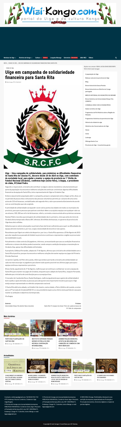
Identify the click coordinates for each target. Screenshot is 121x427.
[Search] (116, 57)
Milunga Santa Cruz (91, 141)
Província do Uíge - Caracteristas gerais (97, 145)
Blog (86, 82)
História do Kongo (25, 58)
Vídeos (91, 58)
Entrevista (70, 58)
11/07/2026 (40, 382)
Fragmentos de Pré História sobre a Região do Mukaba (100, 114)
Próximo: (62, 306)
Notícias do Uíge (9, 58)
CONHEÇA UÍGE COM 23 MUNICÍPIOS (98, 105)
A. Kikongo (8, 370)
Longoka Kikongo (55, 58)
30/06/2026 (17, 343)
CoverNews (64, 424)
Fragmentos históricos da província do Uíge (99, 118)
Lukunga (88, 137)
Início (87, 134)
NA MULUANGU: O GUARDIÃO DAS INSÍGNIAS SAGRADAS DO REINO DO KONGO (37, 377)
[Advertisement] (60, 41)
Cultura (41, 58)
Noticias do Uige (62, 370)
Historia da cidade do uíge (93, 122)
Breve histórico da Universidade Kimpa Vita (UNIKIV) (99, 100)
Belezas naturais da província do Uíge (97, 78)
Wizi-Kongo (10, 82)
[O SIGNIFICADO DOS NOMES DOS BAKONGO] (106, 366)
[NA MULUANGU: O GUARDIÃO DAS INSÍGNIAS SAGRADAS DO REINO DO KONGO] (37, 366)
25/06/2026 (109, 380)
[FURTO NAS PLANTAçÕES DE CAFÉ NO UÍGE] (16, 328)
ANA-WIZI (83, 58)
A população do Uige (92, 74)
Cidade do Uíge (10, 68)
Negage (54, 370)
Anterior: (19, 305)
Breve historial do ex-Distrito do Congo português (98, 90)
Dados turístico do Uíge (92, 109)
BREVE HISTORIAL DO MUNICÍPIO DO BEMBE (100, 95)
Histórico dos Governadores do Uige (97, 126)
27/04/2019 (18, 82)
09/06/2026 (70, 348)
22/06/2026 (43, 348)
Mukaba (18, 334)
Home (87, 130)
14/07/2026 (17, 384)
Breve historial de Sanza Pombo (95, 85)
